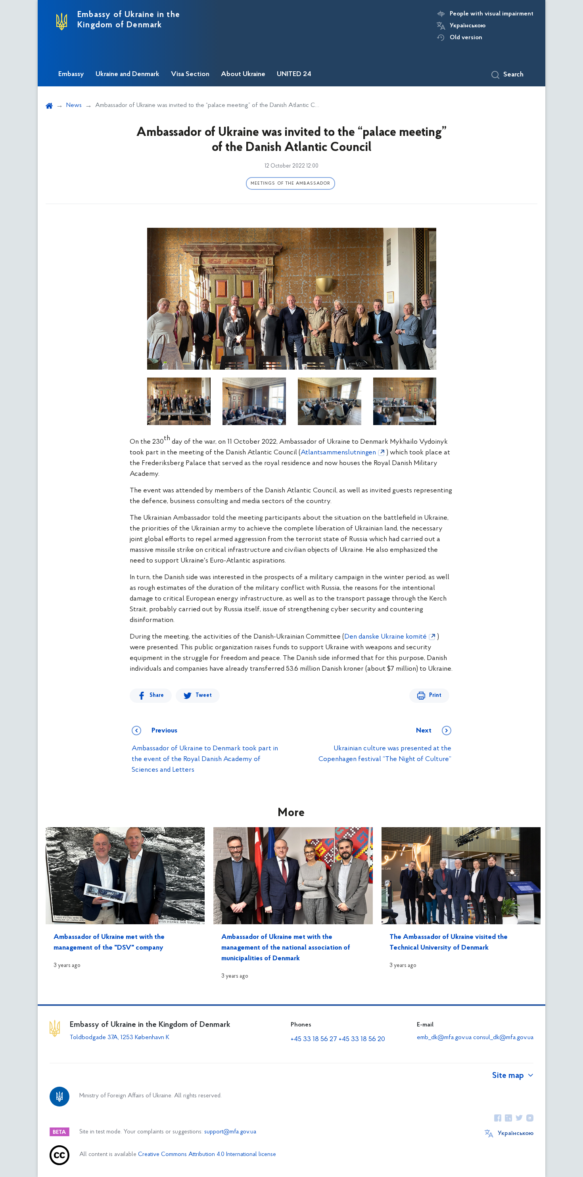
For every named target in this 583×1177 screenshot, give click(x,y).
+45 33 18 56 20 (362, 1039)
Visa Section (190, 74)
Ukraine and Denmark (127, 74)
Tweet (204, 695)
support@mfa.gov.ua (230, 1132)
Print (435, 695)
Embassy (71, 74)
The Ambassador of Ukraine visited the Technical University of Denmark (448, 943)
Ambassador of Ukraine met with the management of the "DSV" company (109, 943)
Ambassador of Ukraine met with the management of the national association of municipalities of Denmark (285, 948)
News (74, 105)
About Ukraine (243, 74)
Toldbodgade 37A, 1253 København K (119, 1037)
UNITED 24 (294, 74)
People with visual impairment (491, 14)
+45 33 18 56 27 (314, 1039)
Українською (467, 26)
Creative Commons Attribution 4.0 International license (207, 1155)
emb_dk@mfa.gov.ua (444, 1037)
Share (157, 695)
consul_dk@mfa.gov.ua (503, 1037)
